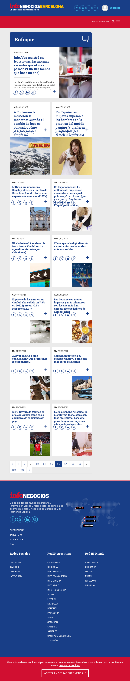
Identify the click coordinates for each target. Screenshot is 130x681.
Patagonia (53, 613)
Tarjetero (16, 535)
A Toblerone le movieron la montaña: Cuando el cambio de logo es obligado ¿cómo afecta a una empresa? (29, 123)
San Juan (52, 622)
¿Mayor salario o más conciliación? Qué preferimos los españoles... (29, 358)
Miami (88, 576)
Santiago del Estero (59, 636)
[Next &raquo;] (29, 470)
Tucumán (52, 640)
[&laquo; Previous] (13, 464)
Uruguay (90, 585)
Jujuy (50, 594)
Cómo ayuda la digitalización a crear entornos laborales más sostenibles (71, 246)
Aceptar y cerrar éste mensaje (65, 673)
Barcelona (91, 562)
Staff (13, 544)
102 (14, 470)
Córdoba (52, 567)
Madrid (89, 571)
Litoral (51, 599)
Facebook (15, 562)
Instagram (16, 576)
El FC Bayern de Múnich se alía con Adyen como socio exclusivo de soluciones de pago (28, 416)
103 (22, 470)
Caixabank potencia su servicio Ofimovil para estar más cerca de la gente (70, 358)
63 (37, 464)
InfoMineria (54, 580)
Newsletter (17, 539)
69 (79, 464)
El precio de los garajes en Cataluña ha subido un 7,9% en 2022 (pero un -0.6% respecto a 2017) (28, 304)
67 (65, 464)
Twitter (14, 567)
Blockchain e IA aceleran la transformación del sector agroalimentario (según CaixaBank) (28, 248)
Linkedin (15, 571)
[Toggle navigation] (118, 22)
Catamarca (53, 562)
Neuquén (52, 608)
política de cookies (69, 665)
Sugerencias (17, 530)
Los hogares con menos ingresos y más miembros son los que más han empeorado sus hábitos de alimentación (69, 305)
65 (51, 464)
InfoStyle (53, 585)
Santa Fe (52, 631)
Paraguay (90, 580)
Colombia (90, 567)
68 (73, 464)
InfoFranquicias (57, 576)
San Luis (52, 626)
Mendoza (52, 603)
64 (44, 464)
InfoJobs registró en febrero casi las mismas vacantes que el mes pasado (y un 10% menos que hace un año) (32, 65)
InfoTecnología (56, 590)
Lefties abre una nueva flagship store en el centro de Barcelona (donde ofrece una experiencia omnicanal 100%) (29, 191)
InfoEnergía (54, 571)
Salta (50, 617)
